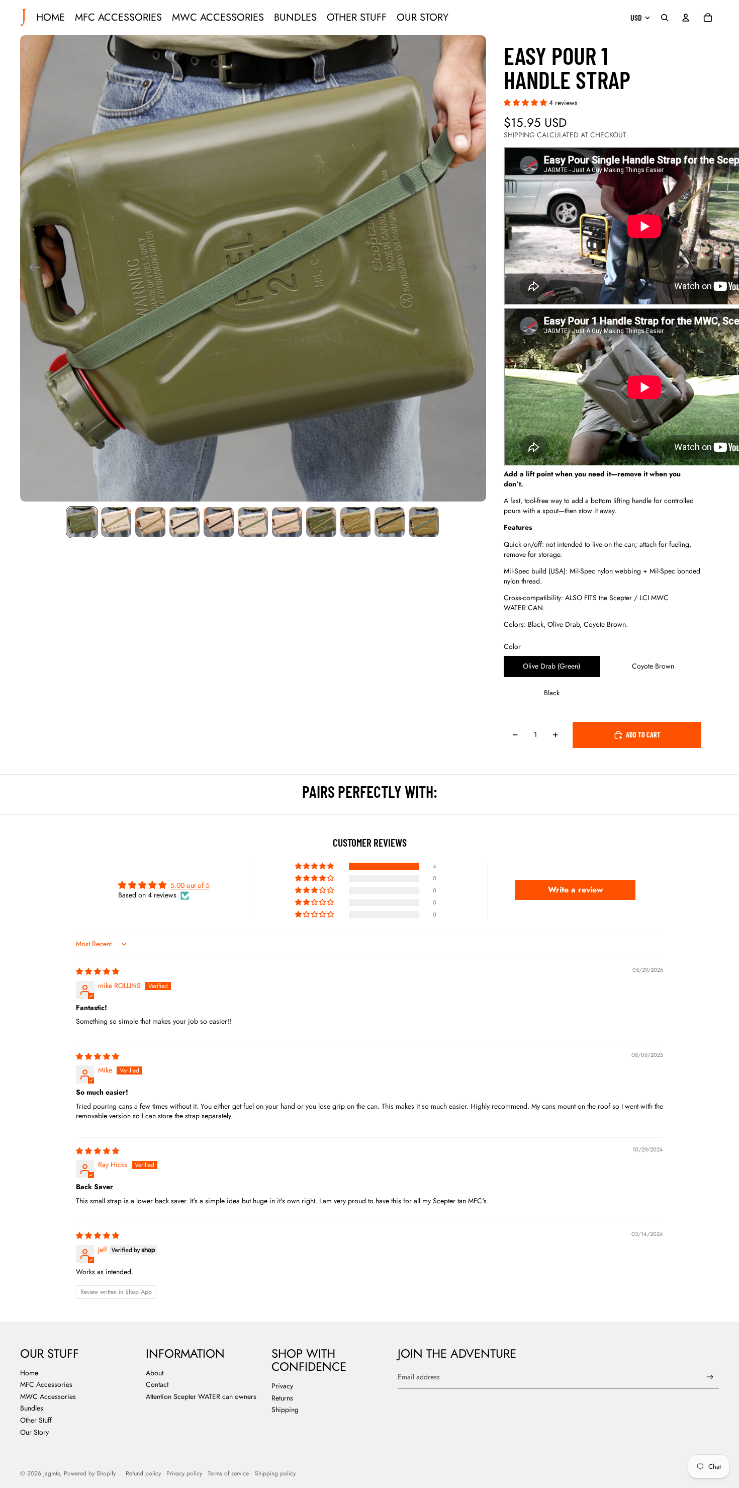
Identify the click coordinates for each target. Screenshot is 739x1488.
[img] (97, 971)
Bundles (31, 1408)
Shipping (285, 1409)
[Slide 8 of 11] (321, 522)
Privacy (282, 1386)
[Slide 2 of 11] (116, 522)
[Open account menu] (686, 18)
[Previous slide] (31, 269)
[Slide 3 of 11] (150, 522)
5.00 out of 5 (190, 885)
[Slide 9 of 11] (355, 522)
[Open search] (665, 18)
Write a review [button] (575, 889)
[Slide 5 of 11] (219, 522)
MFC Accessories (46, 1384)
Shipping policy (275, 1473)
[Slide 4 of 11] (184, 522)
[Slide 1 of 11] (82, 522)
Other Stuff (36, 1420)
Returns (282, 1398)
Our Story (34, 1432)
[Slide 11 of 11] (424, 522)
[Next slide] (475, 269)
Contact (157, 1384)
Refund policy (143, 1473)
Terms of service (228, 1473)
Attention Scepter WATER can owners (201, 1396)
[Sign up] (710, 1377)
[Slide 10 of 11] (390, 522)
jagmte (51, 1473)
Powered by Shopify (90, 1473)
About (154, 1373)
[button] (526, 103)
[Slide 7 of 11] (287, 522)
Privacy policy (184, 1473)
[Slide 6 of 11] (253, 522)
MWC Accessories (48, 1396)
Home (29, 1373)
